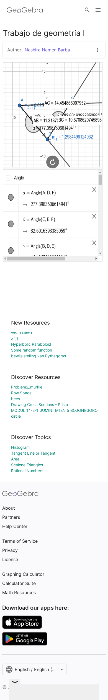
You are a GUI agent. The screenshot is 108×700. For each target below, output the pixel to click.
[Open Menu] (98, 10)
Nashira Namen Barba (47, 50)
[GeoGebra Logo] (25, 10)
